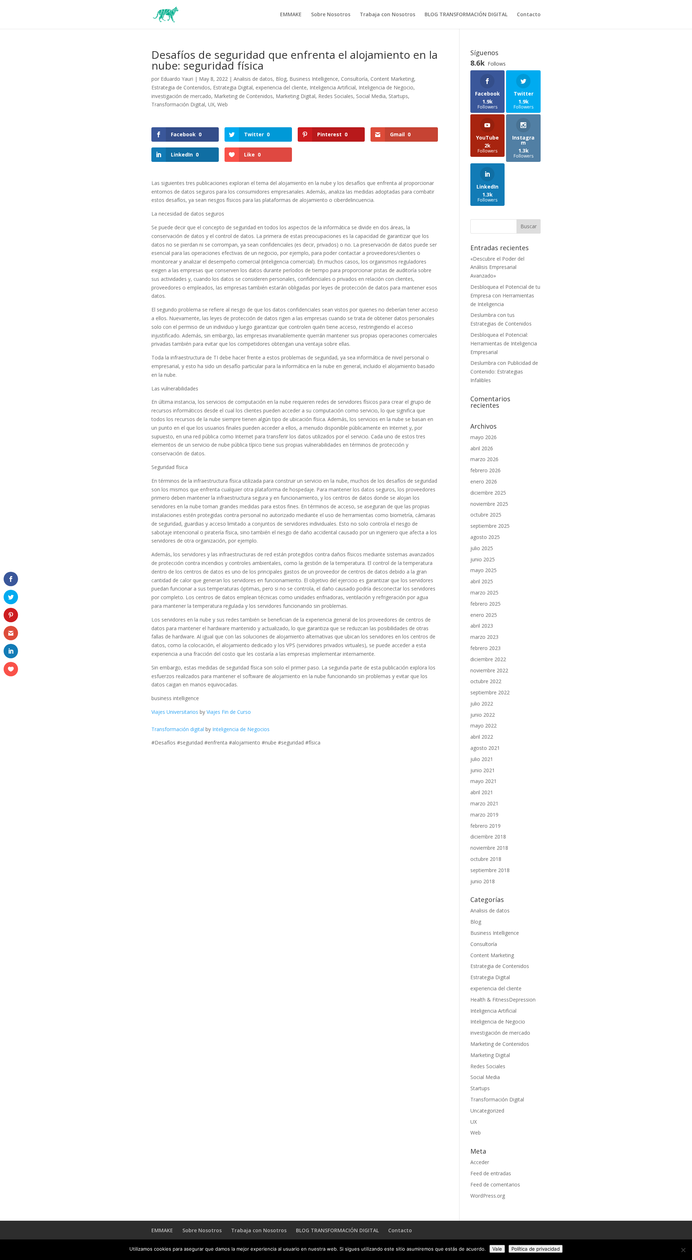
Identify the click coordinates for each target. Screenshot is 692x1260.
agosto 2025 (485, 537)
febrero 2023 (485, 648)
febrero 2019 (485, 825)
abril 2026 (481, 448)
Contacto (529, 15)
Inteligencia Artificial (333, 87)
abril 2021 (481, 792)
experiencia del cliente (281, 87)
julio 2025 (481, 548)
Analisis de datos (253, 78)
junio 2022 (482, 714)
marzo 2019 (484, 814)
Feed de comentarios (495, 1184)
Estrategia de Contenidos (180, 87)
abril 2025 (481, 581)
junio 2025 (482, 559)
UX (211, 104)
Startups (398, 96)
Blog (281, 78)
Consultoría (354, 78)
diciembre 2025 (488, 492)
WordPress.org (487, 1195)
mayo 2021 (483, 781)
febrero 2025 (485, 603)
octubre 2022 (485, 681)
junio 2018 (482, 881)
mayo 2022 (483, 725)
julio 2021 (481, 759)
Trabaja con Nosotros (387, 15)
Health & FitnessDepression (503, 999)
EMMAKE (291, 15)
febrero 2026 (485, 470)
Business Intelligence (313, 78)
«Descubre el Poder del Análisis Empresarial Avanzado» (497, 267)
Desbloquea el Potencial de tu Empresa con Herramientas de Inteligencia (505, 295)
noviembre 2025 (489, 503)
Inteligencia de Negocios (241, 729)
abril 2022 (481, 736)
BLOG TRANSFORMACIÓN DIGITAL (466, 15)
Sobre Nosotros (330, 15)
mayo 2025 (483, 570)
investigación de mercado (181, 96)
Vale (497, 1249)
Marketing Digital (295, 96)
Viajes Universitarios (174, 711)
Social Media (371, 96)
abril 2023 (481, 625)
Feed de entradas (490, 1173)
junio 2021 (482, 770)
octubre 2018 (485, 859)
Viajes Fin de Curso (229, 711)
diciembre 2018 (488, 836)
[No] (683, 1250)
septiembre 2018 (490, 870)
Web (222, 104)
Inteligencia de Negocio (386, 87)
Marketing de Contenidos (243, 96)
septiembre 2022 (490, 692)
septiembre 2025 (490, 525)
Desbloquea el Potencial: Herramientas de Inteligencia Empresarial (503, 343)
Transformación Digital (178, 104)
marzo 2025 (484, 592)
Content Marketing (392, 78)
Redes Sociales (335, 96)
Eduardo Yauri (177, 78)
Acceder (479, 1162)
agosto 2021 (485, 747)
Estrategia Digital (233, 87)
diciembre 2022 (488, 659)
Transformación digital (177, 729)
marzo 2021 (484, 803)
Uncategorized (487, 1110)
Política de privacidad (535, 1249)
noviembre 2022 (489, 670)
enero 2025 (483, 614)
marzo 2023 (484, 636)
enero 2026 (483, 481)
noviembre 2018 (489, 847)
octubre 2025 (485, 514)
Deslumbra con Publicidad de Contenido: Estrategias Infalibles (504, 371)
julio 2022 (481, 703)
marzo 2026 (484, 459)
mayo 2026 (483, 437)
